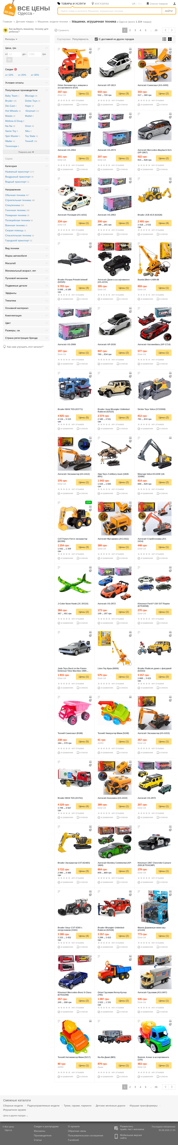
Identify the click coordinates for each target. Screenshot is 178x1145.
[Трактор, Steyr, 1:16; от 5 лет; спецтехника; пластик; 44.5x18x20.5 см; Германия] (75, 907)
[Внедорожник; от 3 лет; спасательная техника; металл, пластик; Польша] (115, 1037)
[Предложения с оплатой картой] (91, 49)
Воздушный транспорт (19, 176)
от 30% (35, 74)
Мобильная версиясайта (131, 1136)
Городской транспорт (18, 240)
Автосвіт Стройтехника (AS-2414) (152, 540)
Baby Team (12, 95)
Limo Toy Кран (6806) (108, 668)
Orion (29, 126)
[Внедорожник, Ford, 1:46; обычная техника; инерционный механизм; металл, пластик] (155, 583)
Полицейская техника (19, 220)
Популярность (80, 39)
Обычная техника (17, 195)
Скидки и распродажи (46, 1126)
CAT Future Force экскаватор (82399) (72, 540)
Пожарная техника (17, 215)
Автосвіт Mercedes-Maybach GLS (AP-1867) (155, 151)
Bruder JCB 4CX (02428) (150, 215)
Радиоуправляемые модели (43, 1105)
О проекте (74, 1126)
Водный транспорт (17, 181)
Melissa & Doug (14, 121)
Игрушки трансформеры (143, 1105)
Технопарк (12, 146)
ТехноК (31, 141)
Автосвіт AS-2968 (67, 344)
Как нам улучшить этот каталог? (25, 346)
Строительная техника (20, 200)
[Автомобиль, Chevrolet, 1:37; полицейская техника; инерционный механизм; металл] (155, 842)
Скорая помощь (15, 230)
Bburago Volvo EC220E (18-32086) (151, 475)
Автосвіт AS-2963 (107, 215)
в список (83, 104)
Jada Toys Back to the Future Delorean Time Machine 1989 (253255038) (72, 669)
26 (156, 30)
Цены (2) (164, 93)
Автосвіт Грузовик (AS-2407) (152, 992)
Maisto (10, 115)
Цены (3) (124, 93)
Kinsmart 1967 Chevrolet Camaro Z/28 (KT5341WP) (154, 864)
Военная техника (16, 225)
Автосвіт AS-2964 (67, 150)
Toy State (31, 136)
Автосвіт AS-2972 (107, 603)
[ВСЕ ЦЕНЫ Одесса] (9, 15)
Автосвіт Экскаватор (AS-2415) (154, 733)
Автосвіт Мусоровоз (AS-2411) (113, 539)
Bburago (31, 95)
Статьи (38, 1140)
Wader (10, 141)
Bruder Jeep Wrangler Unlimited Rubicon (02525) (114, 410)
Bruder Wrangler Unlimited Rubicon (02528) (111, 928)
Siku (28, 131)
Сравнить (63, 30)
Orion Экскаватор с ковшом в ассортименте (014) (73, 86)
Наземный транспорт (19, 171)
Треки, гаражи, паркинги (77, 1105)
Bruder (11, 100)
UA (133, 3)
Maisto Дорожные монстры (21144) (151, 928)
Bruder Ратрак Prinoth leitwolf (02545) (72, 280)
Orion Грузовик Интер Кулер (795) (112, 993)
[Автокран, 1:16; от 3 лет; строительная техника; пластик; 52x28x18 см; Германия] (75, 389)
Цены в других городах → (15, 1115)
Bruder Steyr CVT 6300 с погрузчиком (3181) (70, 928)
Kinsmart (32, 110)
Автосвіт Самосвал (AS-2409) (153, 85)
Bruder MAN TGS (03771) (70, 409)
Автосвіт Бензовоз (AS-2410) (112, 798)
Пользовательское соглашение (85, 1135)
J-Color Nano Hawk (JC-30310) (73, 603)
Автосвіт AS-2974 (107, 150)
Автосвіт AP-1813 (107, 85)
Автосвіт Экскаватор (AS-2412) (74, 474)
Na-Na (10, 126)
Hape (29, 105)
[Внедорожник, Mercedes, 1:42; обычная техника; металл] (75, 972)
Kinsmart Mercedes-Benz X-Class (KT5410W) (74, 993)
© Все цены (8, 1128)
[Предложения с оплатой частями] (91, 52)
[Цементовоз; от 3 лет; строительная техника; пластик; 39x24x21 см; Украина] (155, 1037)
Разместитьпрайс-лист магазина (132, 1128)
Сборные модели (13, 1105)
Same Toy (11, 131)
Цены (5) (84, 417)
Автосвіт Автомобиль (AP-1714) (154, 344)
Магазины (39, 1131)
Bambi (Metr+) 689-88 (148, 279)
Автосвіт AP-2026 (107, 344)
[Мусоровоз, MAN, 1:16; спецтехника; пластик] (75, 777)
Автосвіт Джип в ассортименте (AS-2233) (114, 280)
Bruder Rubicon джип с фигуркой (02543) (154, 669)
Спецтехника (14, 205)
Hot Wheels (13, 110)
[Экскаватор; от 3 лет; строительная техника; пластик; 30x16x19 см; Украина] (75, 65)
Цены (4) (164, 223)
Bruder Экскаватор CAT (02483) (74, 863)
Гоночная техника (17, 210)
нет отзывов (78, 100)
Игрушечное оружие (14, 1109)
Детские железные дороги (110, 1105)
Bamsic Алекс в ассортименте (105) (153, 1058)
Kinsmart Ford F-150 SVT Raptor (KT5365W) (154, 604)
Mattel (29, 115)
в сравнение (67, 104)
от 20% (22, 74)
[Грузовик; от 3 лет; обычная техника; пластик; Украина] (115, 972)
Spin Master (12, 136)
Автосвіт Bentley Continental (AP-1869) (115, 864)
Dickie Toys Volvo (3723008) (151, 409)
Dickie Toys (32, 100)
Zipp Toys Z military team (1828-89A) (113, 475)
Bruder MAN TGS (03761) (70, 798)
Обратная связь (77, 1131)
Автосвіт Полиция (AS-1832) (72, 215)
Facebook (73, 1140)
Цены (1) (84, 93)
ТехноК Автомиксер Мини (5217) (74, 1057)
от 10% (9, 74)
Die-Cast (11, 105)
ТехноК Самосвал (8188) (70, 733)
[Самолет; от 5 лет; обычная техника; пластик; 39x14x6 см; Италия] (75, 583)
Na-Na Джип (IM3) (106, 1057)
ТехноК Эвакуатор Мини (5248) (113, 733)
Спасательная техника (19, 235)
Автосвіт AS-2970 (147, 798)
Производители (42, 1135)
